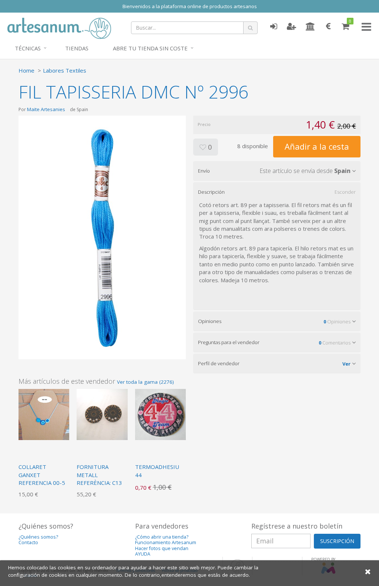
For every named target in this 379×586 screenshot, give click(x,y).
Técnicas (28, 48)
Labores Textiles (64, 70)
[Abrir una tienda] (310, 27)
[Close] (368, 571)
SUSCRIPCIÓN (337, 541)
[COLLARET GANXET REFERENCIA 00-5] (44, 413)
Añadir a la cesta (317, 146)
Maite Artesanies (46, 109)
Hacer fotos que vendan (161, 548)
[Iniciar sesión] (273, 27)
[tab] (277, 171)
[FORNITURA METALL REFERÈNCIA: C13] (102, 413)
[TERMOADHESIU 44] (160, 413)
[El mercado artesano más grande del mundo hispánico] (59, 27)
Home (26, 70)
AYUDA (142, 554)
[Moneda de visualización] (328, 27)
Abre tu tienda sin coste (150, 48)
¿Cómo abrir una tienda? (161, 537)
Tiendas (76, 48)
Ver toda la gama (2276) (145, 382)
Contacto (28, 542)
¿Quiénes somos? (38, 537)
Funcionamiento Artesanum (165, 542)
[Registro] (291, 27)
